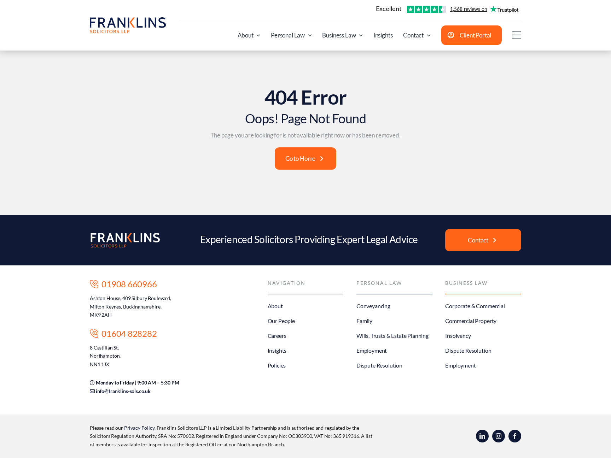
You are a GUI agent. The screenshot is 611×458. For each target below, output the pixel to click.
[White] (125, 235)
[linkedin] (482, 436)
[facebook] (514, 436)
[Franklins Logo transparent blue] (128, 20)
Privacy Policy (139, 428)
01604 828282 (127, 333)
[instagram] (498, 436)
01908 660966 (127, 284)
